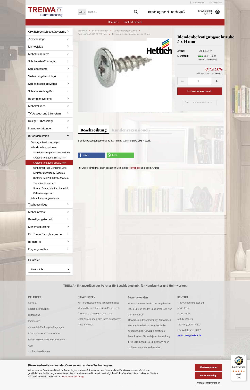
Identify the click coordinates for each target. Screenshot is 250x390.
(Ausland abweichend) (207, 59)
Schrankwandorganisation (45, 198)
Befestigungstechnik (40, 219)
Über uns (113, 22)
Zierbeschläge (36, 39)
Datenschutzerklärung (73, 376)
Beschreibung (93, 130)
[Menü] (245, 356)
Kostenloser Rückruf (38, 308)
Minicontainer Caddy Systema (49, 173)
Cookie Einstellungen (39, 351)
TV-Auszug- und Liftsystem (44, 113)
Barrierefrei (34, 241)
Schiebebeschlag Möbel (42, 83)
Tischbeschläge (37, 204)
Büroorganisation (38, 136)
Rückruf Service (133, 22)
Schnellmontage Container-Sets (49, 167)
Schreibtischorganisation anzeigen (51, 152)
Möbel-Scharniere (38, 54)
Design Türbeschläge (40, 121)
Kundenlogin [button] (198, 2)
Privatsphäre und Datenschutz (44, 333)
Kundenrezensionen (131, 130)
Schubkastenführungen (42, 61)
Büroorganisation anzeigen (45, 142)
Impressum (34, 321)
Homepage (134, 167)
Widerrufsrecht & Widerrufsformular (47, 339)
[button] (182, 81)
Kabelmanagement (43, 193)
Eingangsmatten (38, 249)
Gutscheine (34, 315)
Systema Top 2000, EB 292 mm (49, 162)
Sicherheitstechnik (39, 226)
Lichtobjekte (35, 46)
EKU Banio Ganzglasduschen (45, 234)
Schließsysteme (37, 68)
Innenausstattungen (40, 128)
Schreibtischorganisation (44, 147)
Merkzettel (217, 2)
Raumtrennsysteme (40, 98)
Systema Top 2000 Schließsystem (51, 178)
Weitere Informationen (208, 383)
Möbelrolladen (36, 106)
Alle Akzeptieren (208, 367)
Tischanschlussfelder (44, 183)
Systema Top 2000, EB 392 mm (49, 157)
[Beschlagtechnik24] (50, 12)
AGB (30, 345)
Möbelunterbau (37, 212)
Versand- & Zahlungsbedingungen (46, 327)
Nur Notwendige (208, 375)
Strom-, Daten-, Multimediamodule (51, 188)
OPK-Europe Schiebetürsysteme (47, 31)
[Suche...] (136, 12)
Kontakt (32, 302)
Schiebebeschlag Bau (41, 91)
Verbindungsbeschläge (42, 76)
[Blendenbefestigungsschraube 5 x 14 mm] (125, 76)
